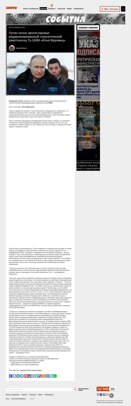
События (43, 8)
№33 (105, 388)
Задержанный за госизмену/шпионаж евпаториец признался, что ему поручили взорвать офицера (87, 75)
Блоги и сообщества (30, 8)
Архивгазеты (113, 389)
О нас (7, 398)
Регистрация (114, 9)
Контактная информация (18, 398)
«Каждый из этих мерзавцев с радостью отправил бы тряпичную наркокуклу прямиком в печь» (88, 145)
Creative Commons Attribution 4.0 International (110, 402)
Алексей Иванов (21, 48)
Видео (69, 8)
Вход (106, 9)
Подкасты (51, 8)
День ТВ (32, 398)
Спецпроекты (79, 8)
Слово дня (61, 8)
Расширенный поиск (83, 389)
